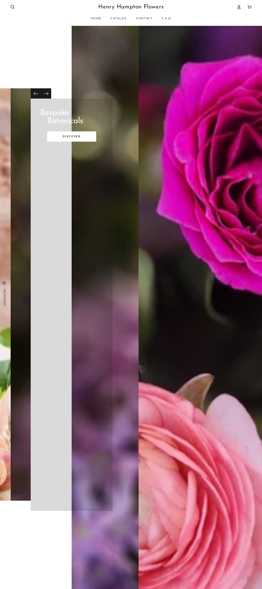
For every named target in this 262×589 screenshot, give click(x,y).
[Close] (185, 268)
